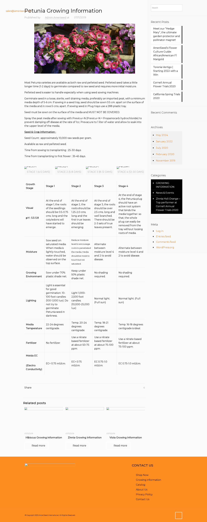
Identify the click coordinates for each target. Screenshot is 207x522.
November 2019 (165, 160)
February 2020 (165, 154)
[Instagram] (202, 11)
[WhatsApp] (154, 515)
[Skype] (150, 515)
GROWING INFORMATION (165, 185)
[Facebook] (184, 11)
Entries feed (163, 236)
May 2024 (162, 135)
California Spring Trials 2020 (166, 96)
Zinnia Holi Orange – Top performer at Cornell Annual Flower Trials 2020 (168, 204)
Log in (159, 231)
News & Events (165, 192)
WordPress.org (165, 247)
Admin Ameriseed (55, 17)
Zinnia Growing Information (85, 437)
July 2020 (162, 147)
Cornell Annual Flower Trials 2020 (164, 84)
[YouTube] (190, 11)
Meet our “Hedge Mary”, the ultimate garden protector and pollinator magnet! (166, 34)
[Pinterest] (196, 11)
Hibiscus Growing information (43, 437)
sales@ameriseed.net (18, 11)
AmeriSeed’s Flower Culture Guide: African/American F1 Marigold (165, 53)
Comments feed (166, 242)
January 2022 (164, 141)
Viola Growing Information (126, 437)
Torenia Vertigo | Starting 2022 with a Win (165, 71)
